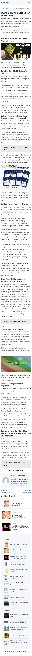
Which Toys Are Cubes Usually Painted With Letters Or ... (19, 642)
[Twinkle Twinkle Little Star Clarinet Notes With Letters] (6, 527)
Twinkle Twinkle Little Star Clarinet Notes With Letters (20, 528)
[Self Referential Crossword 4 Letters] (6, 515)
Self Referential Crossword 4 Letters (19, 516)
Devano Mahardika (18, 476)
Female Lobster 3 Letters (18, 635)
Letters (14, 501)
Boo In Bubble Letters (17, 597)
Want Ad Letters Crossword (17, 504)
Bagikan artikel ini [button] (15, 470)
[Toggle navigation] (28, 2)
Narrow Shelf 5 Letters (17, 564)
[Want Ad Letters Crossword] (6, 503)
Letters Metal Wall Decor (18, 622)
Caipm (22, 485)
